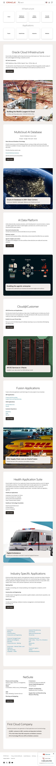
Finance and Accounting (11, 397)
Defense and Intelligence (13, 640)
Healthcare (9, 648)
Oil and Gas (31, 635)
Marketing (8, 411)
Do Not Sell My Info (18, 755)
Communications (11, 633)
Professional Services (34, 638)
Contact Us (13, 758)
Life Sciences (32, 631)
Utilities (30, 649)
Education (9, 641)
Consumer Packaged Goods (13, 638)
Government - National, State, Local (15, 646)
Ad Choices (34, 755)
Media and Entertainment (35, 633)
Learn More (10, 245)
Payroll (7, 406)
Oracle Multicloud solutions (12, 153)
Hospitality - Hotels (12, 651)
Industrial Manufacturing (35, 630)
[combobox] (31, 2)
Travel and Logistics (33, 648)
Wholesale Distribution (34, 651)
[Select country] (46, 2)
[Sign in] (49, 2)
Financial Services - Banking (14, 643)
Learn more (10, 71)
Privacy (12, 755)
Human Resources (10, 404)
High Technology (11, 649)
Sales (7, 413)
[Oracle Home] (11, 2)
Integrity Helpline (6, 758)
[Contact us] (52, 2)
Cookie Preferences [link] (26, 755)
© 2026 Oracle (6, 755)
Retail (30, 644)
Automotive (10, 630)
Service (7, 415)
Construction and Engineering (14, 635)
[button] (4, 2)
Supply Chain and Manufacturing (13, 399)
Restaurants (31, 643)
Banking (9, 631)
